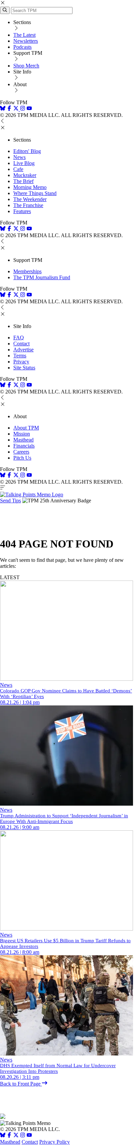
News (19, 157)
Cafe (18, 169)
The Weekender (30, 199)
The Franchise (28, 205)
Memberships (27, 271)
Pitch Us (22, 458)
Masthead (23, 440)
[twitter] (16, 1136)
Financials (24, 446)
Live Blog (24, 163)
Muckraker (24, 175)
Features (22, 211)
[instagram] (22, 109)
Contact (21, 343)
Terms (19, 355)
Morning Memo (30, 187)
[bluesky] (2, 109)
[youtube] (29, 109)
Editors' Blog (27, 151)
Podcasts (22, 47)
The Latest (24, 35)
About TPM (26, 428)
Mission (21, 434)
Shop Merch (26, 65)
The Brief (23, 181)
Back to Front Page (21, 1084)
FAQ (18, 337)
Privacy (21, 361)
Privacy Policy (54, 1142)
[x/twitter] (16, 109)
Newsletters (25, 41)
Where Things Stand (35, 193)
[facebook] (9, 109)
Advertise (23, 349)
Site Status (24, 367)
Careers (21, 452)
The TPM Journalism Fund (41, 277)
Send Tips (10, 500)
